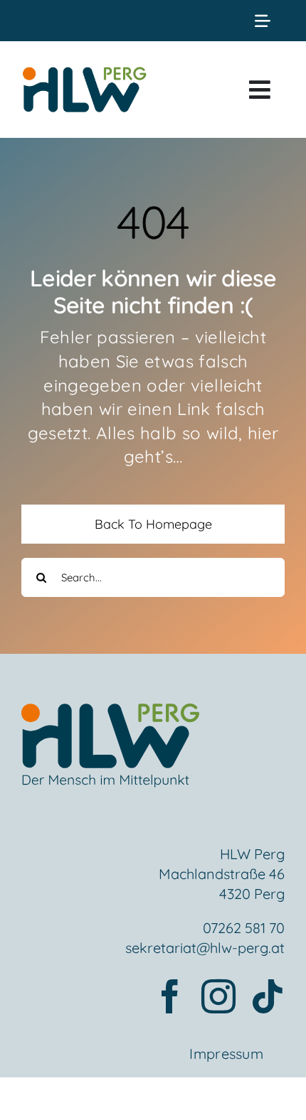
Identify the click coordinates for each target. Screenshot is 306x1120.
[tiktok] (267, 996)
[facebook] (170, 996)
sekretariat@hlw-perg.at (205, 948)
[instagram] (218, 996)
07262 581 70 (244, 928)
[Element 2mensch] (110, 712)
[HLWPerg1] (84, 71)
